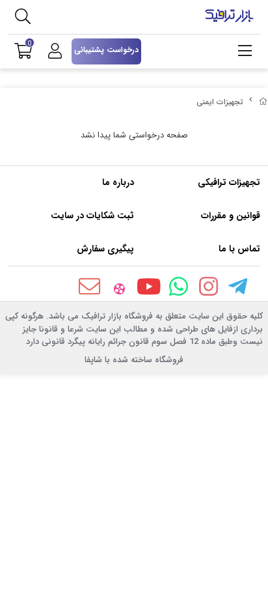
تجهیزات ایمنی (219, 102)
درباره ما (118, 182)
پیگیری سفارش (105, 249)
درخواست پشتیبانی (106, 50)
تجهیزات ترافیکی (229, 182)
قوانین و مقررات (230, 215)
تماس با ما (239, 249)
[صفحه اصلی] (263, 102)
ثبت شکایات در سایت (92, 215)
